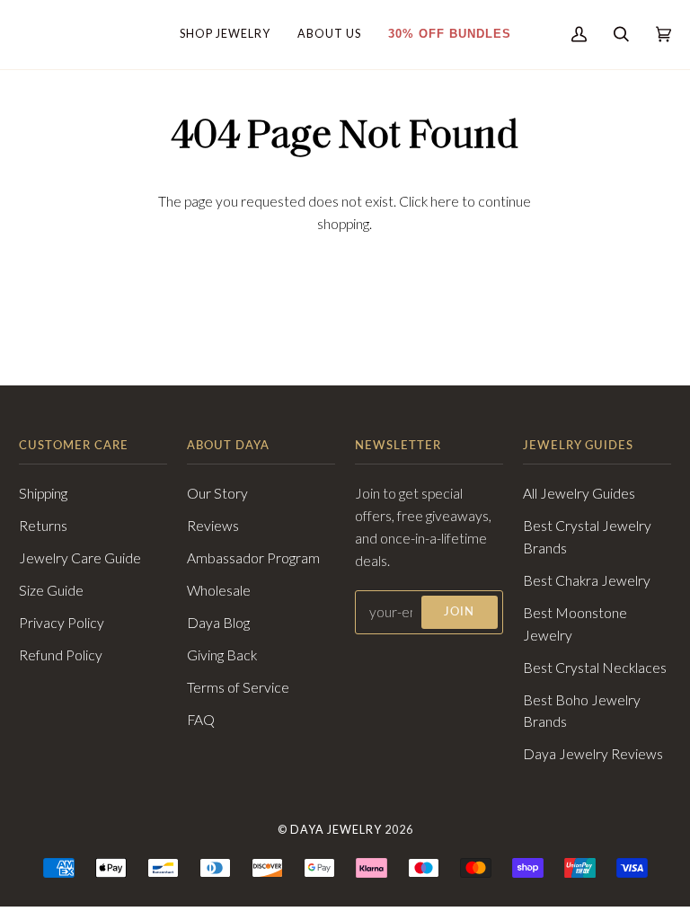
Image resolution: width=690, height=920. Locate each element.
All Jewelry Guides (579, 493)
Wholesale (219, 590)
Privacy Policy (61, 623)
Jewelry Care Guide (80, 558)
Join (459, 611)
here (444, 201)
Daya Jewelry (336, 829)
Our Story (217, 493)
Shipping (43, 493)
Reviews (213, 526)
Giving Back (222, 655)
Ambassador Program (253, 558)
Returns (43, 526)
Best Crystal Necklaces (595, 667)
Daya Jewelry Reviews (593, 754)
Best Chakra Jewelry (586, 580)
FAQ (201, 720)
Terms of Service (238, 687)
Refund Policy (60, 655)
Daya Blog (218, 623)
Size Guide (51, 590)
